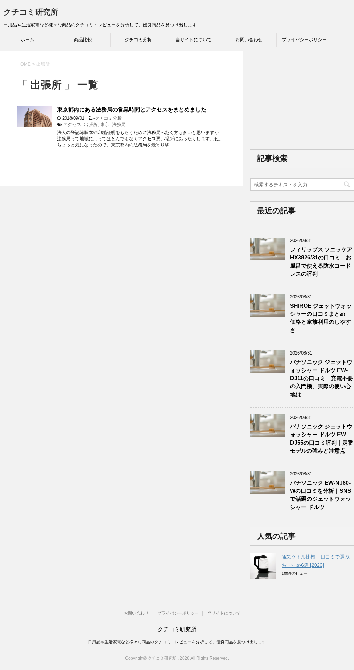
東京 (104, 124)
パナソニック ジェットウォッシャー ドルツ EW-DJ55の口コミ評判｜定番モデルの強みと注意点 (321, 438)
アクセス (72, 124)
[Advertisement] (302, 94)
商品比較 (83, 39)
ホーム (27, 39)
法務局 (118, 124)
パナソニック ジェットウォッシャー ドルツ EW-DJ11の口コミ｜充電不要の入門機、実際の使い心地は (321, 378)
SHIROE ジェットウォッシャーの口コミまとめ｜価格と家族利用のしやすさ (321, 318)
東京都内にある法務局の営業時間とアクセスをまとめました (131, 110)
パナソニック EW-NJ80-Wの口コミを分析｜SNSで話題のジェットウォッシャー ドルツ (320, 495)
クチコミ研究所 (30, 12)
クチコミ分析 (138, 39)
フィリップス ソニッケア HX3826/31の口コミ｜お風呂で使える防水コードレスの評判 (321, 262)
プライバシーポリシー (304, 39)
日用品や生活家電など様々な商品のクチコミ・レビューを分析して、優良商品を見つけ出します (177, 642)
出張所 (90, 124)
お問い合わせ (248, 39)
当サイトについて (194, 39)
